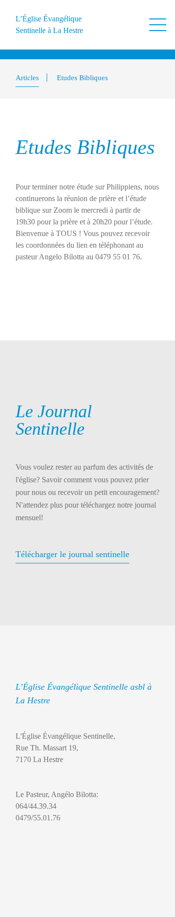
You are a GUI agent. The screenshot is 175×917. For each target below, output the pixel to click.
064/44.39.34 (36, 806)
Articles (27, 77)
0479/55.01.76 (38, 818)
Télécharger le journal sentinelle (72, 554)
